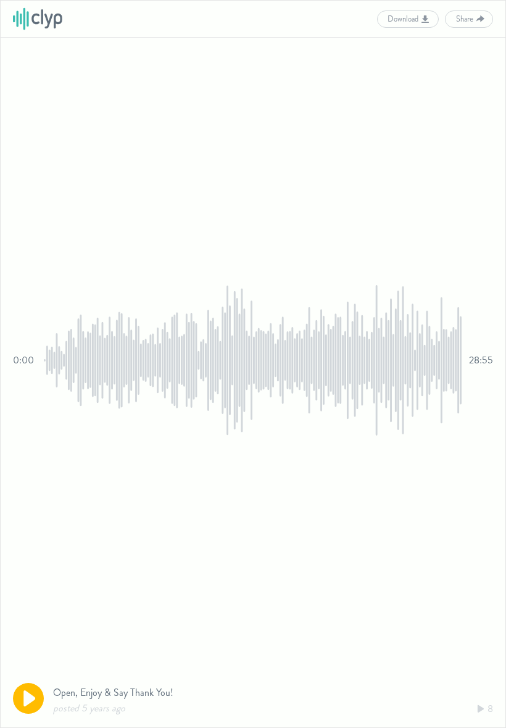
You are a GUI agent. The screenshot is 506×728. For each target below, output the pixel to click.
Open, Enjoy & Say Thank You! (113, 692)
